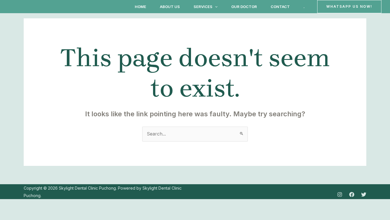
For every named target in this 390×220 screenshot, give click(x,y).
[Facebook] (351, 194)
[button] (215, 6)
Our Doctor (244, 6)
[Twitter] (363, 194)
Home (140, 6)
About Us (170, 6)
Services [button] (203, 6)
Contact (280, 6)
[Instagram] (339, 194)
